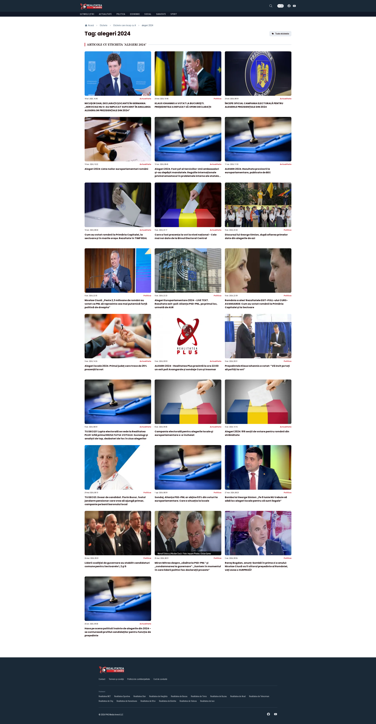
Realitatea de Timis (199, 696)
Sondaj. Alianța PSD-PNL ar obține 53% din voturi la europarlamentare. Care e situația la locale (186, 499)
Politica (217, 98)
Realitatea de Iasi (207, 701)
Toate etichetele (282, 34)
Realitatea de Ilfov (148, 701)
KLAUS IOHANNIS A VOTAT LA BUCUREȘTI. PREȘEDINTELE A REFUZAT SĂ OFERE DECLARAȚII (183, 105)
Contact (102, 679)
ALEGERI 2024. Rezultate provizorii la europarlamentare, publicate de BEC (248, 170)
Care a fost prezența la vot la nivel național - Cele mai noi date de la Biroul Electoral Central (185, 236)
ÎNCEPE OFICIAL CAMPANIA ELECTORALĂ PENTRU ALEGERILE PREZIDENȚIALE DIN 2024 (254, 105)
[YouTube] (294, 6)
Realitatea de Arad (238, 696)
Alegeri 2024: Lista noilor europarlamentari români (116, 169)
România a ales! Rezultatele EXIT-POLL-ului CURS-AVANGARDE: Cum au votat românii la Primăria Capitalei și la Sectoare (256, 304)
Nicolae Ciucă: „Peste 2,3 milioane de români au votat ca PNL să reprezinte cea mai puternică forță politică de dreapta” (116, 304)
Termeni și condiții (116, 679)
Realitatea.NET (105, 696)
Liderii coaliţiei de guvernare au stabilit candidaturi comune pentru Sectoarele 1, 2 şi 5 (117, 564)
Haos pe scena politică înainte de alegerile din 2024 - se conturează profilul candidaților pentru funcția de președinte (118, 632)
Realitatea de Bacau (179, 696)
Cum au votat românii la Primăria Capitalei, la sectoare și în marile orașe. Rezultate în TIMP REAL (116, 236)
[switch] (280, 6)
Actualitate (145, 98)
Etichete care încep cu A (124, 25)
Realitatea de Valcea (188, 701)
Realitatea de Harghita (158, 696)
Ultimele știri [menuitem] (87, 14)
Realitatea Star (140, 696)
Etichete (103, 25)
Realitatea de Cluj (106, 701)
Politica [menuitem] (120, 14)
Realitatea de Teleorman (259, 696)
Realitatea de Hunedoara (127, 701)
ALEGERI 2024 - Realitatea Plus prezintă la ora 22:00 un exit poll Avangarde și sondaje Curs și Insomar (187, 367)
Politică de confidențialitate (138, 679)
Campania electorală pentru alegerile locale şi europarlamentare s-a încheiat (184, 433)
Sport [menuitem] (174, 14)
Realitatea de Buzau (218, 696)
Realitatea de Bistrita (167, 701)
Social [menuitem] (147, 14)
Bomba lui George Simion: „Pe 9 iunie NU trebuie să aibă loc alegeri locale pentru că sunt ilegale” (256, 499)
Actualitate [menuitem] (105, 14)
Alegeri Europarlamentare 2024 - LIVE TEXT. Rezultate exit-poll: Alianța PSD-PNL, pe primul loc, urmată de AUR (186, 304)
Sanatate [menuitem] (161, 14)
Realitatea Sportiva (122, 696)
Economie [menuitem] (135, 14)
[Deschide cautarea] (271, 6)
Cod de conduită (160, 679)
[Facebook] (289, 6)
